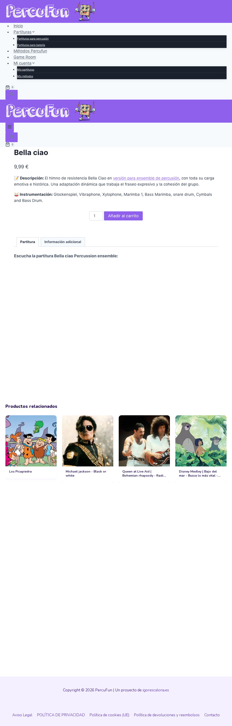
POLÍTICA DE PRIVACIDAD (61, 715)
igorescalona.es (156, 690)
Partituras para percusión (33, 38)
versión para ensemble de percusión (146, 178)
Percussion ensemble (95, 255)
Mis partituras (25, 69)
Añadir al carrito (123, 215)
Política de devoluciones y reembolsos (167, 715)
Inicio (18, 26)
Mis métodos (25, 76)
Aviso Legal (22, 715)
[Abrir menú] (9, 127)
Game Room (25, 57)
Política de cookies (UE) (109, 715)
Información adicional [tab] (62, 242)
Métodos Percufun (30, 51)
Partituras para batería (31, 45)
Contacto (212, 715)
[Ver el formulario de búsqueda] (11, 95)
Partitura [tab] (27, 242)
